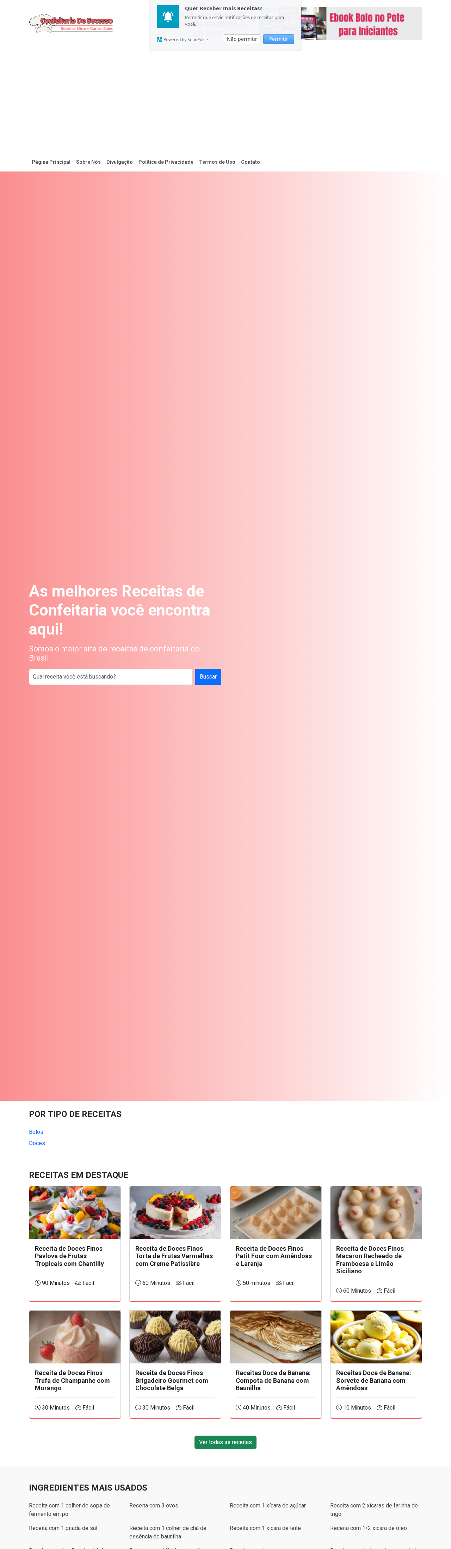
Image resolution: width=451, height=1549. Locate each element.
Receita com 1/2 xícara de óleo (368, 1528)
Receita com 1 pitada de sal (63, 1528)
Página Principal (51, 162)
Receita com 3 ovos (153, 1505)
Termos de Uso (217, 162)
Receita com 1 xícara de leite (265, 1528)
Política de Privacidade (165, 162)
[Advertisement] (225, 100)
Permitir (278, 39)
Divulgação (119, 162)
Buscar (208, 676)
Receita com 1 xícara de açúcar (268, 1505)
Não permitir (242, 39)
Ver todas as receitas (225, 1442)
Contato (250, 162)
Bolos (36, 1132)
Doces (37, 1143)
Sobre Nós (88, 162)
